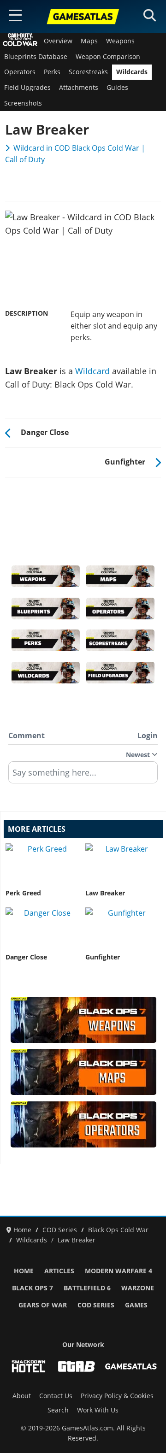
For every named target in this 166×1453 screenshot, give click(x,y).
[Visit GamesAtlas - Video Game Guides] (131, 1366)
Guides (117, 87)
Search (58, 1410)
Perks (52, 72)
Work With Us (98, 1410)
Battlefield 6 (87, 1288)
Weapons (120, 41)
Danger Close (26, 957)
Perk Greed (23, 893)
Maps (89, 41)
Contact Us (55, 1396)
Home (24, 1271)
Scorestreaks (88, 72)
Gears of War (42, 1305)
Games (136, 1305)
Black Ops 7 (32, 1288)
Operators (20, 72)
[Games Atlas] (83, 16)
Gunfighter (102, 957)
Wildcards (132, 72)
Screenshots (23, 103)
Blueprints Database (35, 57)
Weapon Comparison (108, 57)
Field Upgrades (27, 87)
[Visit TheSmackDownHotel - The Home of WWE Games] (28, 1366)
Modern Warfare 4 (118, 1271)
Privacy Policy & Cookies (117, 1396)
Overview (58, 41)
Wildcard (92, 370)
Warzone (137, 1288)
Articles (59, 1271)
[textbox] (83, 775)
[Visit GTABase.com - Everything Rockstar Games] (76, 1366)
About (21, 1396)
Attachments (78, 87)
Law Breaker (105, 893)
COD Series (95, 1305)
